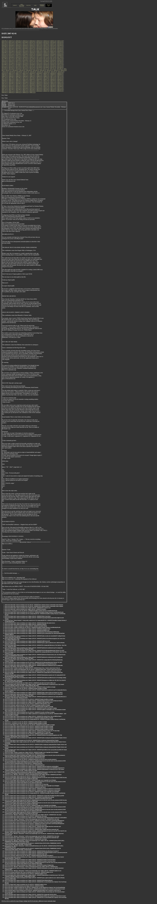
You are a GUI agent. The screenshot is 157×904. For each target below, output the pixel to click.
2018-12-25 (19, 55)
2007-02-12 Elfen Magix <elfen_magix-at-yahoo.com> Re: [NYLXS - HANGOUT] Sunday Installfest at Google (30, 724)
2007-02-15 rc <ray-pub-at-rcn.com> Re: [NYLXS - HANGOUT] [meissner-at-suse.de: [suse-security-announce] (30, 759)
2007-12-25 (53, 76)
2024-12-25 (19, 43)
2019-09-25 (18, 54)
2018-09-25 (39, 55)
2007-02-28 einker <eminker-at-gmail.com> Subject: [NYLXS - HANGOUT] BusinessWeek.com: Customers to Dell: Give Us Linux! (35, 889)
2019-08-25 (25, 54)
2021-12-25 (19, 49)
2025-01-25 (12, 43)
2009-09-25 (32, 73)
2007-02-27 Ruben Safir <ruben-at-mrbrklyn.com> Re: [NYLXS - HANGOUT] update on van (26, 884)
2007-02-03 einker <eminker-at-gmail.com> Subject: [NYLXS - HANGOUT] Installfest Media (26, 626)
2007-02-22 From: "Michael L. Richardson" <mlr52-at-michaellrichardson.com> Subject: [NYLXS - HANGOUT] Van (31, 866)
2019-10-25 (12, 54)
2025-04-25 (53, 42)
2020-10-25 (53, 51)
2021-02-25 (25, 51)
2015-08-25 (46, 61)
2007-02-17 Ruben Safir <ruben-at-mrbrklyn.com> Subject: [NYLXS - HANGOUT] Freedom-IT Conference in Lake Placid (32, 788)
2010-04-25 (47, 71)
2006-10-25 (25, 79)
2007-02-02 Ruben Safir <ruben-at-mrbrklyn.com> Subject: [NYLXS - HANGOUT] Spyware (25, 624)
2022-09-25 (18, 48)
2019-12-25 (60, 52)
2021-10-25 (32, 49)
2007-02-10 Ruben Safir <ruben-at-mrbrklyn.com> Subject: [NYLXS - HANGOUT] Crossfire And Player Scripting (31, 708)
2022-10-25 (12, 48)
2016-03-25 (60, 60)
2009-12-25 (12, 73)
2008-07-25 (5, 76)
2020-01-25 (53, 52)
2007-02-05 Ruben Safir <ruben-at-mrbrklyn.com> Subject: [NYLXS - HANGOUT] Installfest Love (27, 630)
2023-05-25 (25, 46)
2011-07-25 (9, 70)
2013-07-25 (32, 66)
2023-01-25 (53, 46)
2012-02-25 (25, 69)
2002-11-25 (39, 86)
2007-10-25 (5, 77)
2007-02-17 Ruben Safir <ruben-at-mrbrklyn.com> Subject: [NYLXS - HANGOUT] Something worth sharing (29, 797)
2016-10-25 (12, 60)
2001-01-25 (5, 91)
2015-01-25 (32, 63)
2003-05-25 (60, 85)
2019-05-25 (46, 54)
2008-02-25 (39, 76)
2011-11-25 (46, 69)
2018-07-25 (53, 55)
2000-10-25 (25, 91)
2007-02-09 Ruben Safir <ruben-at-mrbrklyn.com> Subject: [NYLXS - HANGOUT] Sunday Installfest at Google (30, 687)
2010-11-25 (64, 70)
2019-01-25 (12, 55)
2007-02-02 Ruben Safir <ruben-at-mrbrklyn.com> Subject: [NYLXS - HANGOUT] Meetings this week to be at (30, 623)
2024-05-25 (5, 45)
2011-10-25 (53, 69)
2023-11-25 (46, 45)
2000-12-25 (12, 91)
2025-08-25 (25, 42)
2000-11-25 (19, 91)
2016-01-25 (12, 61)
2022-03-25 (60, 48)
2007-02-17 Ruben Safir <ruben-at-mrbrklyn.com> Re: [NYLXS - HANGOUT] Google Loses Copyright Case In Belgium (32, 785)
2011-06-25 (15, 70)
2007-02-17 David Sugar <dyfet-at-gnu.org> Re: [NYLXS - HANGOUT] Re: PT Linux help (25, 776)
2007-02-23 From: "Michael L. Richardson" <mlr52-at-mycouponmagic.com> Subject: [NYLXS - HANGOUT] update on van (33, 870)
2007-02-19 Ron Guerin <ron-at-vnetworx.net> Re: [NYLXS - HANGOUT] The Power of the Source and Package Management (33, 822)
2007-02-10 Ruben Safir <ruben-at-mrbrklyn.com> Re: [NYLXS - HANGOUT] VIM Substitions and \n (27, 703)
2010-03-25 (54, 71)
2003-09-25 (32, 85)
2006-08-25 (39, 79)
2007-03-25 (53, 77)
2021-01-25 (32, 51)
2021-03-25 (19, 51)
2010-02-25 (61, 71)
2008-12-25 (32, 74)
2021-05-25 (5, 51)
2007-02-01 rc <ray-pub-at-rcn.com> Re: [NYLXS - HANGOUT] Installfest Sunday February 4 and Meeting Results (31, 610)
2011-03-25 (36, 70)
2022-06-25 (39, 48)
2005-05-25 (19, 82)
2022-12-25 (60, 46)
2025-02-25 (5, 43)
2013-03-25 (60, 66)
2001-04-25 (46, 89)
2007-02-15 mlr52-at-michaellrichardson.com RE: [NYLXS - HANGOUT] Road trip (23, 763)
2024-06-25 (60, 43)
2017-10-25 (53, 57)
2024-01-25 (32, 45)
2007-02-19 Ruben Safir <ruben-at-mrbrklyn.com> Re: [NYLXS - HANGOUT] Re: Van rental (26, 816)
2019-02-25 (5, 55)
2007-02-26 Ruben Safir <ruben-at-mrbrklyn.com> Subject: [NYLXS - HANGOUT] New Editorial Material (28, 880)
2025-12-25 (60, 41)
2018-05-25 (5, 57)
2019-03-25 (60, 54)
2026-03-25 (39, 41)
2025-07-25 (32, 42)
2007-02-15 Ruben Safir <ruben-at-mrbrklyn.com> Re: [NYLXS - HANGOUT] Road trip (24, 758)
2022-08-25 (25, 48)
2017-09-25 (60, 57)
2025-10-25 (12, 42)
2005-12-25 (32, 80)
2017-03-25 (39, 58)
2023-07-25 (12, 46)
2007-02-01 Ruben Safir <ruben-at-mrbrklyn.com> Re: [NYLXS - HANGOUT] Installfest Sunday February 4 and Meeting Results (34, 612)
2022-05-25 (46, 48)
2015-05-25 (5, 63)
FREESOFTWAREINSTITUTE (21, 5)
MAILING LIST (48, 5)
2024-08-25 (46, 43)
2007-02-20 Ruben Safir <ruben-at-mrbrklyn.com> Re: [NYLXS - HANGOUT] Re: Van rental (26, 839)
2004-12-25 (53, 82)
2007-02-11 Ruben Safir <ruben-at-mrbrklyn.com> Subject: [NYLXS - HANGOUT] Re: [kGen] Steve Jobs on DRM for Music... (33, 716)
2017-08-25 (5, 58)
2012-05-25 (5, 69)
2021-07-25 (53, 49)
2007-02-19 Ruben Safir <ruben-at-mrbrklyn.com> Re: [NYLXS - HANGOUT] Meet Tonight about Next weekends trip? (32, 829)
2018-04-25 (12, 57)
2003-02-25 (19, 86)
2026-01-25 (53, 41)
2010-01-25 (5, 73)
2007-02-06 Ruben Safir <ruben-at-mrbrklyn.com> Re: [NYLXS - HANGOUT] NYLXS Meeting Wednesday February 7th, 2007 (33, 662)
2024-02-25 (25, 45)
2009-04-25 (5, 74)
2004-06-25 (32, 83)
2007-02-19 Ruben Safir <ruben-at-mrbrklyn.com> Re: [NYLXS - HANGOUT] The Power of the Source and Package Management (34, 820)
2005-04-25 (25, 82)
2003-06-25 (53, 85)
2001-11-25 (60, 88)
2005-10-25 (46, 80)
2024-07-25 (53, 43)
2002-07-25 (5, 88)
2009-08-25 (39, 73)
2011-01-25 (50, 70)
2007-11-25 (60, 76)
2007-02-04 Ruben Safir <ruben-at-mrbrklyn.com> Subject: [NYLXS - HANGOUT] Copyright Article (27, 628)
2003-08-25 (39, 85)
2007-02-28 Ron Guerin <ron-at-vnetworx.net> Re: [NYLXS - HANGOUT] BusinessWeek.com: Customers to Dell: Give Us (33, 890)
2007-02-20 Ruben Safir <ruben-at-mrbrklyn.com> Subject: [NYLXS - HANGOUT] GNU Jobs (26, 854)
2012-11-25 (25, 67)
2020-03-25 (39, 52)
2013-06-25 (39, 66)
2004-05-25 (39, 83)
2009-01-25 (25, 74)
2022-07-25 (32, 48)
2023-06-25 (19, 46)
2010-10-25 (5, 71)
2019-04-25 (53, 54)
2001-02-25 (60, 89)
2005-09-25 (53, 80)
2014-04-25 (32, 64)
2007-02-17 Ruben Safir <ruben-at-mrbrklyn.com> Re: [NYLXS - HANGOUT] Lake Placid (25, 787)
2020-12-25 (39, 51)
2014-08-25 (5, 64)
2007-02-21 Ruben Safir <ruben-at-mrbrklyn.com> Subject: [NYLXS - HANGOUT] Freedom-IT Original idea (29, 865)
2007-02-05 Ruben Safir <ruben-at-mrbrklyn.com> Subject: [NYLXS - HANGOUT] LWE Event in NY (27, 641)
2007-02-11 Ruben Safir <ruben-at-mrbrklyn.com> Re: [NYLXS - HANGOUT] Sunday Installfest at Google (29, 717)
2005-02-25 (39, 82)
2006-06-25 (53, 79)
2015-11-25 (25, 61)
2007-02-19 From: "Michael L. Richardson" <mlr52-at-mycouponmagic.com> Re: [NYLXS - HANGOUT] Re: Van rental (32, 819)
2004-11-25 (60, 82)
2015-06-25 (60, 61)
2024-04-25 (12, 45)
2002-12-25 (32, 86)
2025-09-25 (18, 42)
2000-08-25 (39, 91)
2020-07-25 (12, 52)
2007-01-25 (5, 79)
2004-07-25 (25, 83)
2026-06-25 (19, 41)
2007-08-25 (19, 77)
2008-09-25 (53, 74)
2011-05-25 (22, 70)
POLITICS (28, 5)
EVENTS (15, 5)
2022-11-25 (5, 48)
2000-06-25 (53, 91)
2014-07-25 (12, 64)
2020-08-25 (5, 52)
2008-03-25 (32, 76)
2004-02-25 (60, 83)
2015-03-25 (19, 63)
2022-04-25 (53, 48)
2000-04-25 (5, 92)
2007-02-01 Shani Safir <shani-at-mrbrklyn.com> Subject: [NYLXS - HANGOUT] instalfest (25, 609)
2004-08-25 (19, 83)
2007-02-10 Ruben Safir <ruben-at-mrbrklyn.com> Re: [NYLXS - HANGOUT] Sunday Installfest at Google (29, 699)
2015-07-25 (53, 61)
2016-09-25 (18, 60)
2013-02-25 (5, 67)
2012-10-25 (32, 67)
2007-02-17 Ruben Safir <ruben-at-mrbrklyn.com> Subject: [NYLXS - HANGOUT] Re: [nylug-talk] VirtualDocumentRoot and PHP (34, 795)
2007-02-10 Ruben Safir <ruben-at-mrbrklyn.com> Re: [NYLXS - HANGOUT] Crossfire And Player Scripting (29, 712)
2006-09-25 (32, 79)
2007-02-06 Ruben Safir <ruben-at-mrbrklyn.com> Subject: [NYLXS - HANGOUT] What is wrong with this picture (31, 664)
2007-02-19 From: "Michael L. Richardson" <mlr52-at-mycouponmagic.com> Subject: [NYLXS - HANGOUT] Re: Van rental (33, 814)
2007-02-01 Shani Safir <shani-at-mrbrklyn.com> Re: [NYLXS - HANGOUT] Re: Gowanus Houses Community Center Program (34, 604)
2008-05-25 (19, 76)
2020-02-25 (46, 52)
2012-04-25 (12, 69)
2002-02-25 (39, 88)
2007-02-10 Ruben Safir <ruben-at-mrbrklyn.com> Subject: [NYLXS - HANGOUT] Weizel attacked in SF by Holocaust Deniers (34, 700)
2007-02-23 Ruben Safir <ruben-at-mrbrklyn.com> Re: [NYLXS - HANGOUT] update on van (26, 873)
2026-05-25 (25, 41)
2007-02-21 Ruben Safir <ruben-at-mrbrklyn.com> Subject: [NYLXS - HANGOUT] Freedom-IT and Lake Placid (30, 859)
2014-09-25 (60, 63)
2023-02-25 (46, 46)
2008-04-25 (25, 76)
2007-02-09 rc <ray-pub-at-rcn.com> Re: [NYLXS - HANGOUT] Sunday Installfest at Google (26, 688)
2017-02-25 (46, 58)
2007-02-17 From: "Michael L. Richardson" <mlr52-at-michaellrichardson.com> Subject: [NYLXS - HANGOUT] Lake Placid (33, 774)
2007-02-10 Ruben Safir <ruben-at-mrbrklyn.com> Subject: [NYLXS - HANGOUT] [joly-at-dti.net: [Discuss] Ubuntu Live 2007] (33, 692)
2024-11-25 (25, 43)
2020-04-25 (32, 52)
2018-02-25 (25, 57)
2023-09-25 (60, 45)
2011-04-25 (29, 70)
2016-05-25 (46, 60)
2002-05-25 (19, 88)
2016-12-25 (60, 58)
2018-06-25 (60, 55)
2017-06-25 (19, 58)
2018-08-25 (46, 55)
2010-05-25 (40, 71)
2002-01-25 (46, 88)
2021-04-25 (12, 51)
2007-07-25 (25, 77)
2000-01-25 (25, 92)
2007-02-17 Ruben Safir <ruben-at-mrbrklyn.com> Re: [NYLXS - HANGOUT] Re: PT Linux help (26, 784)
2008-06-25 (12, 76)
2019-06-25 (39, 54)
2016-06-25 (39, 60)
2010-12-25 (57, 70)
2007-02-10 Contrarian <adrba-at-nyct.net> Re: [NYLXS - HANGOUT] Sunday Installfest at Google (27, 705)
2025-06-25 (39, 42)
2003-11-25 (19, 85)
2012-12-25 (19, 67)
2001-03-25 (53, 89)
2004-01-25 (5, 85)
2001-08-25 (19, 89)
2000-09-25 (32, 91)
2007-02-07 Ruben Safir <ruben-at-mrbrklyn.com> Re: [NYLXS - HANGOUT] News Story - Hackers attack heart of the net (33, 671)
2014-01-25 (53, 64)
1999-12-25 (32, 92)
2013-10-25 (12, 66)
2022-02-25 (5, 49)
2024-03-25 (19, 45)
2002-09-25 (53, 86)
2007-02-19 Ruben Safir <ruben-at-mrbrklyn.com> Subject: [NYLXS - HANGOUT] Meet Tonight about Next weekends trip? (33, 826)
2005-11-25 (39, 80)
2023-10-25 (53, 45)
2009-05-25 (60, 73)
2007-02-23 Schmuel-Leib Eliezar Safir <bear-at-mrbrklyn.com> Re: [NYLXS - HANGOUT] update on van (29, 872)
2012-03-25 (19, 69)
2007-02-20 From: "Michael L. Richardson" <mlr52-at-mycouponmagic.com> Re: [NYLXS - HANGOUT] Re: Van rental (32, 836)
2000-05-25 (60, 91)
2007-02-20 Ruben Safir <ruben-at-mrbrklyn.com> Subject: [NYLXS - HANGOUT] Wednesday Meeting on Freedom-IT (32, 851)
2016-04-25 (53, 60)
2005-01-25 (46, 82)
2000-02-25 (19, 92)
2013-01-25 (12, 67)
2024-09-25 (39, 43)
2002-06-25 (12, 88)
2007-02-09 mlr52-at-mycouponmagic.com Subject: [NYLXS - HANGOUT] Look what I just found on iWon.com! (30, 683)
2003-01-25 (25, 86)
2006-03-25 (12, 80)
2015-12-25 (19, 61)
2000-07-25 (46, 91)
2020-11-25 (46, 51)
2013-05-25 (46, 66)
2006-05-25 (60, 79)
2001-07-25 (25, 89)
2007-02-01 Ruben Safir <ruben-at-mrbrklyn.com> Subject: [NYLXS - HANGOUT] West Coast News (28, 616)
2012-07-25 (53, 67)
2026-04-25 (32, 41)
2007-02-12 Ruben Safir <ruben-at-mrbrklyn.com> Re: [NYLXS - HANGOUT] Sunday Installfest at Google (29, 726)
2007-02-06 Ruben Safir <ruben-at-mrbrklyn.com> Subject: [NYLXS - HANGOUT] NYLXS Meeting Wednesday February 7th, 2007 (34, 650)
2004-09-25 (12, 83)
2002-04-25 (25, 88)
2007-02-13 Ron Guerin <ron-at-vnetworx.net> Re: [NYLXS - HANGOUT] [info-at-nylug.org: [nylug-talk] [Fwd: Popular (32, 740)
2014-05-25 (25, 64)
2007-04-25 (46, 77)
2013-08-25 (25, 66)
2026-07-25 (12, 41)
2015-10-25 (32, 61)
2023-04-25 (32, 46)
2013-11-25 (5, 66)
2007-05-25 (39, 77)
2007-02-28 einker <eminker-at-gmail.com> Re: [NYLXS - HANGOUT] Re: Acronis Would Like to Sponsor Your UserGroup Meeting (35, 887)
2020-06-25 (19, 52)
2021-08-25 (46, 49)
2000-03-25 (12, 92)
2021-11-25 (25, 49)
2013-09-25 (18, 66)
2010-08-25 (19, 71)
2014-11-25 (46, 63)
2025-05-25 (46, 42)
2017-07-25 (12, 58)
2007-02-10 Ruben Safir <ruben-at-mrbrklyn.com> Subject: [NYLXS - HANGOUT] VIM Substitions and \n (29, 702)
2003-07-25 (46, 85)
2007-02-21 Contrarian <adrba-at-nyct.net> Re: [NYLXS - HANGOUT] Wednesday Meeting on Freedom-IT (29, 855)
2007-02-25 (60, 77)
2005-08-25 (60, 80)
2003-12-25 (12, 85)
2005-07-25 (5, 82)
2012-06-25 (60, 67)
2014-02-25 (46, 64)
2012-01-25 (32, 69)
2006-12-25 (12, 79)
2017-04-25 (32, 58)
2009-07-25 (46, 73)
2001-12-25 (53, 88)
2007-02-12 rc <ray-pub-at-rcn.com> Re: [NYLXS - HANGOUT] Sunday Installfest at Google (26, 721)
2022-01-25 (12, 49)
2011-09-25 (60, 69)
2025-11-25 (5, 42)
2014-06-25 (19, 64)
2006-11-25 (19, 79)
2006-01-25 (25, 80)
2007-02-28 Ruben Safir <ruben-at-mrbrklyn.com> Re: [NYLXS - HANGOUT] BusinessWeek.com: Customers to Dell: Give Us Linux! (35, 896)
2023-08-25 (5, 46)
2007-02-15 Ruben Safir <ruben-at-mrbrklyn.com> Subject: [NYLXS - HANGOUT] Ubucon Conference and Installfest (31, 766)
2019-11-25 (5, 54)
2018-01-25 (32, 57)
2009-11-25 (19, 73)
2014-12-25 (39, 63)
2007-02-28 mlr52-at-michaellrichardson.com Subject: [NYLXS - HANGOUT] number (24, 886)
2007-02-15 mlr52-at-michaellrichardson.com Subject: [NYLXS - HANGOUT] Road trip (24, 753)
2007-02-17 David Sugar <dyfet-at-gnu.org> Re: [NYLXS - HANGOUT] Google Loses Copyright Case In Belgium (30, 780)
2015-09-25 (39, 61)
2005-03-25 (32, 82)
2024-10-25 (32, 43)
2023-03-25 (39, 46)
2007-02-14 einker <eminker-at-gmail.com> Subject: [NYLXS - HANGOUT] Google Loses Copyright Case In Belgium (31, 752)
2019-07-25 (32, 54)
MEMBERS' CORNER (42, 5)
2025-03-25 (60, 42)
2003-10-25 (25, 85)
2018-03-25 (19, 57)
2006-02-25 (19, 80)
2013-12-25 (60, 64)
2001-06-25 (32, 89)
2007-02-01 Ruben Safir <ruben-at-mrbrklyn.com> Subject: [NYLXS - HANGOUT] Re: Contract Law (27, 607)
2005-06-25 (12, 82)
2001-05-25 (39, 89)
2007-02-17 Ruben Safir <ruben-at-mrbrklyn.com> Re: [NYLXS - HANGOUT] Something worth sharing (28, 798)
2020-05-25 (25, 52)
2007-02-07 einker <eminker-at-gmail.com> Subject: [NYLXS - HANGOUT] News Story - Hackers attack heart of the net (32, 668)
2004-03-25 (53, 83)
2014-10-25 (53, 63)
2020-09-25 (60, 51)
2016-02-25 (5, 61)
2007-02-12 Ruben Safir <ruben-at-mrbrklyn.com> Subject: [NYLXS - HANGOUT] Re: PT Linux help (27, 732)
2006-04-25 (5, 80)
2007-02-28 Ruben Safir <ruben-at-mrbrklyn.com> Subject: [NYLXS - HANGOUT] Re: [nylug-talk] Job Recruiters (31, 894)
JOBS (35, 5)
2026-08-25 (5, 41)
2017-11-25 (46, 57)
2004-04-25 (46, 83)
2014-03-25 (39, 64)
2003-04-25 (5, 86)
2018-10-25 (32, 55)
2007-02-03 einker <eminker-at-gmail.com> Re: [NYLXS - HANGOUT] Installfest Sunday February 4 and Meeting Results (32, 627)
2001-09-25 (12, 89)
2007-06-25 (32, 77)
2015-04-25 (12, 63)
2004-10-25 (5, 83)
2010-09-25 (12, 71)
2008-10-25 (46, 74)
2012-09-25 (39, 67)
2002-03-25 (32, 88)
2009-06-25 (53, 73)
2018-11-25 (25, 55)
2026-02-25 (46, 41)
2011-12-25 (39, 69)
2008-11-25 (39, 74)
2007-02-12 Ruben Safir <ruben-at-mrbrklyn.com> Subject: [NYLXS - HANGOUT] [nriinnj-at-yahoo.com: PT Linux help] (32, 730)
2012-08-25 (46, 67)
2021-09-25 (39, 49)
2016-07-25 (32, 60)
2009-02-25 (19, 74)
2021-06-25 (60, 49)
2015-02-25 (25, 63)
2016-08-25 (25, 60)
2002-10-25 (46, 86)
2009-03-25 (12, 74)
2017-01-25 (53, 58)
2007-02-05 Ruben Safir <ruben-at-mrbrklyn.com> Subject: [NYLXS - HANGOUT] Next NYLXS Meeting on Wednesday (32, 631)
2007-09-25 (12, 77)
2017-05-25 (25, 58)
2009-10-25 (25, 73)
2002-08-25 (60, 86)
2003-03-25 (12, 86)
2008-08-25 (60, 74)
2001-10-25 (5, 89)
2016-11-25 (5, 60)
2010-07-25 (26, 71)
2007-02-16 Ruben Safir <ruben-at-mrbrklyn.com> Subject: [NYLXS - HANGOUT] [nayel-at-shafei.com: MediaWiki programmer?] (34, 768)
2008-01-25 (46, 76)
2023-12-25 (39, 45)
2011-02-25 (43, 70)
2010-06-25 (33, 71)
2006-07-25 (46, 79)
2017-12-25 (39, 57)
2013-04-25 (53, 66)
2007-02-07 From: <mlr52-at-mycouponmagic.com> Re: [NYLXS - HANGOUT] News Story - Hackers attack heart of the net (33, 669)
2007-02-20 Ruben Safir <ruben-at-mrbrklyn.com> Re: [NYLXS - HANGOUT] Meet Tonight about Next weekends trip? (32, 837)
